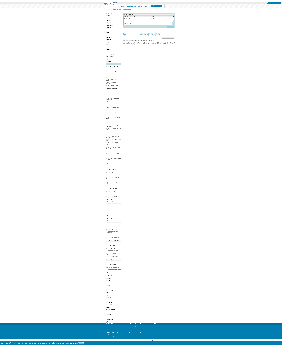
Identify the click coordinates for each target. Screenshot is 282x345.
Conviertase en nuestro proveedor (139, 335)
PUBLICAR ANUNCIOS (131, 6)
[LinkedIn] (149, 36)
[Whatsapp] (124, 34)
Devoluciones (163, 330)
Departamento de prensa (116, 332)
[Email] (141, 36)
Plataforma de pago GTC (139, 333)
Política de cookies (73, 343)
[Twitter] (156, 36)
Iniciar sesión (270, 3)
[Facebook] (145, 36)
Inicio (107, 9)
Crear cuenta (277, 3)
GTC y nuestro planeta (116, 334)
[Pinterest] (159, 36)
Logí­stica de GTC (139, 330)
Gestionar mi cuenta (163, 333)
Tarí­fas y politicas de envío (163, 328)
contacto (172, 43)
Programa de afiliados (139, 328)
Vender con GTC (139, 326)
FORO (146, 6)
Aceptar (81, 342)
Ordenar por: (159, 37)
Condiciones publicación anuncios (163, 326)
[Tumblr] (152, 36)
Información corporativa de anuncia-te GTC (116, 327)
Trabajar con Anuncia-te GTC (116, 330)
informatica (113, 9)
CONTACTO (140, 6)
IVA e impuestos (163, 335)
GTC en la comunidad (116, 336)
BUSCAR (122, 6)
